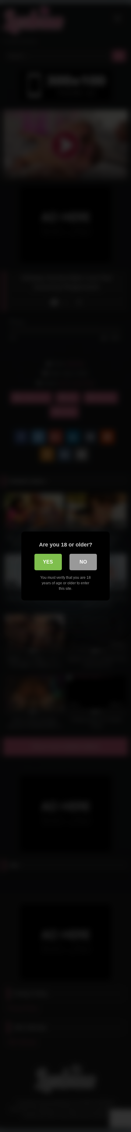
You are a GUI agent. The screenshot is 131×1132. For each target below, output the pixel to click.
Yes (48, 561)
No (83, 561)
